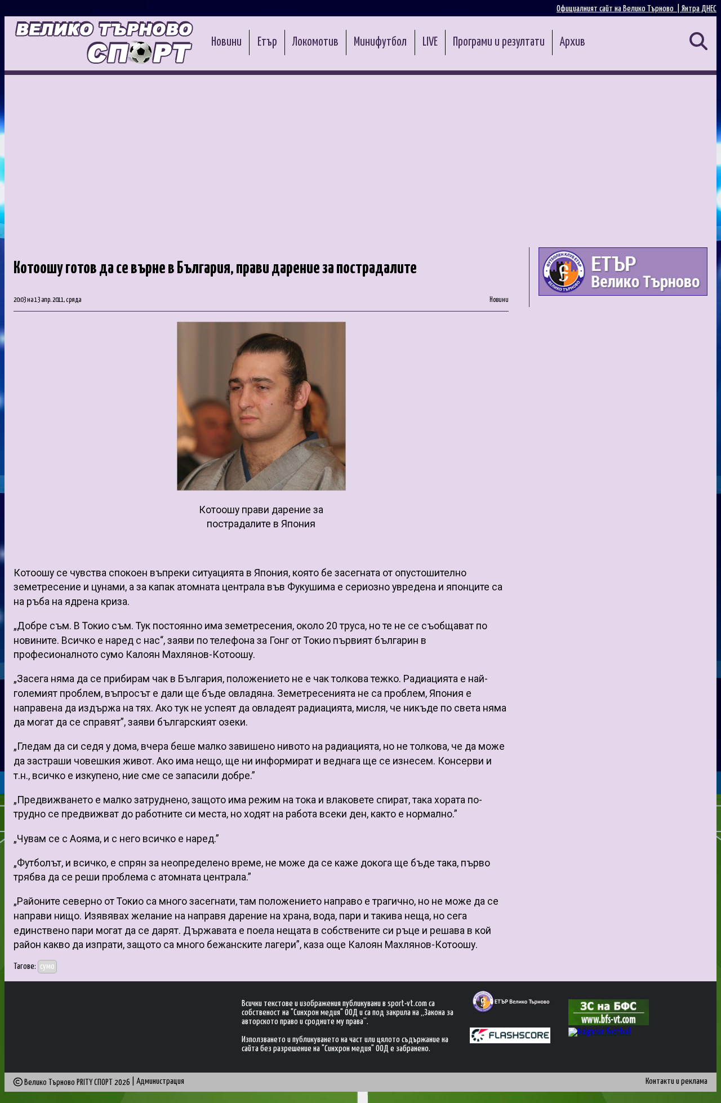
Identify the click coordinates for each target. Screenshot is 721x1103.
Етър (267, 42)
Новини (226, 42)
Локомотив (315, 42)
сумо (47, 966)
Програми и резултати (499, 42)
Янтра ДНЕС (699, 9)
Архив (572, 42)
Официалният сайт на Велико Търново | (619, 9)
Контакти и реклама (676, 1081)
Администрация (160, 1081)
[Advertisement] (360, 159)
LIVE (430, 42)
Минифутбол (380, 42)
